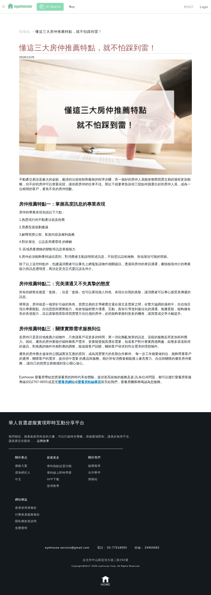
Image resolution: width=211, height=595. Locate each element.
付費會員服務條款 (27, 514)
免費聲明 (21, 528)
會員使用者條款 (26, 507)
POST (188, 7)
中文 (18, 479)
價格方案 (21, 465)
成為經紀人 (22, 472)
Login (204, 7)
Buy (72, 6)
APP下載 (53, 479)
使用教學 (53, 485)
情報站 (92, 479)
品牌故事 (43, 440)
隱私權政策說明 (26, 521)
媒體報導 (94, 465)
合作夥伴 (94, 472)
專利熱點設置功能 (59, 466)
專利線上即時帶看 (59, 472)
